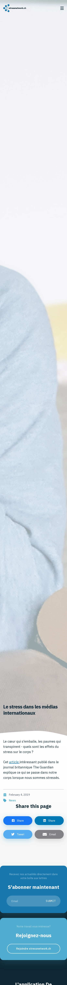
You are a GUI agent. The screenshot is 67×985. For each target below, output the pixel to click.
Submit (51, 901)
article (14, 762)
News (12, 800)
